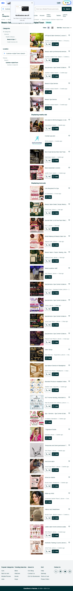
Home (3, 19)
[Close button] (32, 3)
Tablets (58, 15)
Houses (42, 15)
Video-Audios (49, 15)
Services (10, 19)
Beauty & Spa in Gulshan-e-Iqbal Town (52, 19)
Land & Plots (65, 15)
